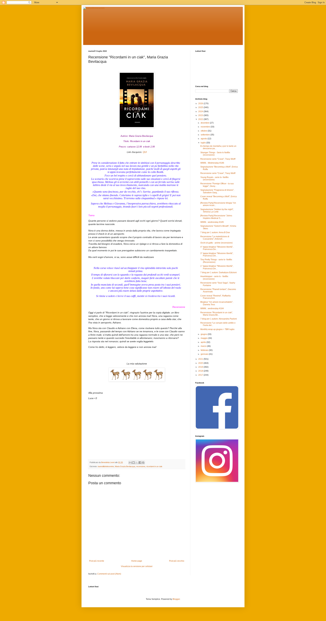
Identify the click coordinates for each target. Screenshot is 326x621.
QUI (145, 152)
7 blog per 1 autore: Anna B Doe (215, 232)
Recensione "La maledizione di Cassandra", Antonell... (214, 237)
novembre (206, 127)
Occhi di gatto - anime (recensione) (216, 243)
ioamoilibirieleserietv (106, 466)
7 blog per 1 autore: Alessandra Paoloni (218, 319)
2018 (201, 371)
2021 (201, 359)
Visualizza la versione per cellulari (136, 566)
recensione (140, 466)
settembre (205, 135)
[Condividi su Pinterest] (143, 462)
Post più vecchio (176, 561)
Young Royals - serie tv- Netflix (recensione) (214, 178)
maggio (204, 338)
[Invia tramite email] (130, 462)
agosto (204, 138)
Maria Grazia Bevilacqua (125, 466)
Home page (136, 561)
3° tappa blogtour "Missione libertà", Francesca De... (216, 254)
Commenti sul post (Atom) (109, 574)
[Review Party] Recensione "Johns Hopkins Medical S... (216, 216)
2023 (201, 115)
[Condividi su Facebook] (140, 462)
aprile (203, 342)
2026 (201, 103)
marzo (204, 346)
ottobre (204, 131)
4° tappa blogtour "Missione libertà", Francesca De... (216, 248)
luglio (203, 143)
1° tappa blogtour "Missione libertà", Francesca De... (216, 267)
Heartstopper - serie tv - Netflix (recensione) (214, 277)
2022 (201, 119)
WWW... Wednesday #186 (212, 163)
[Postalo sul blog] (133, 462)
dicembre (205, 123)
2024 (201, 111)
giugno (204, 334)
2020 (201, 363)
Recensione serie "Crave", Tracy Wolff (217, 159)
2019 (201, 367)
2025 (201, 107)
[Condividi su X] (136, 462)
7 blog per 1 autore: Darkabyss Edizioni (218, 272)
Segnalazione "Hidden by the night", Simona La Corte (217, 210)
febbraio (205, 350)
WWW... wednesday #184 (212, 308)
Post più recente (96, 561)
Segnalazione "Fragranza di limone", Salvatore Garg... (217, 191)
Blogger (176, 599)
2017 (201, 375)
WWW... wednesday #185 (212, 222)
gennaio (205, 354)
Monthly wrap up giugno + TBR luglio (217, 329)
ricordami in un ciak (154, 466)
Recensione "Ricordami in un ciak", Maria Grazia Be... (216, 313)
